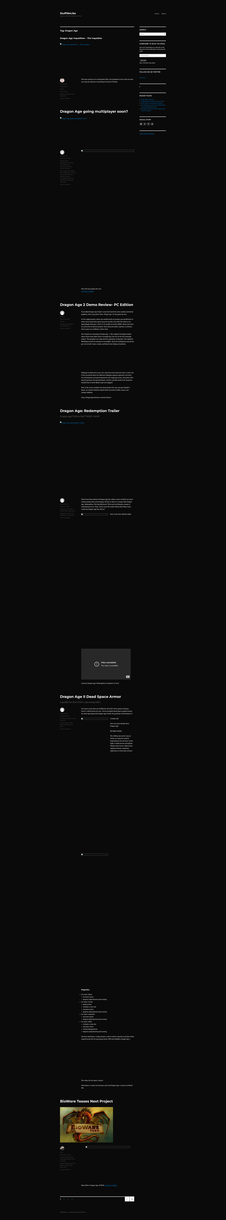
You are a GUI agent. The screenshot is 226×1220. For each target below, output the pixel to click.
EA (73, 172)
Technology (63, 1159)
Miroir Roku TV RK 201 (147, 99)
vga (65, 1167)
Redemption (63, 515)
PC (69, 162)
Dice (61, 171)
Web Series (71, 515)
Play (72, 162)
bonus (67, 722)
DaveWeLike (63, 84)
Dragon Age (63, 94)
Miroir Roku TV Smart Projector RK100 (152, 103)
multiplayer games (65, 178)
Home (157, 14)
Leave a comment (65, 98)
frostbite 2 (63, 176)
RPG (69, 326)
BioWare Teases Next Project (86, 1101)
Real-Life (70, 1157)
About (164, 14)
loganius (62, 316)
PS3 (61, 164)
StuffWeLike (68, 13)
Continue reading (87, 291)
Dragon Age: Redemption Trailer (89, 411)
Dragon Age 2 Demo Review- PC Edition (96, 304)
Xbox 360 (67, 168)
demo (67, 324)
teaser (71, 1165)
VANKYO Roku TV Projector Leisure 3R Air (152, 101)
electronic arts (69, 174)
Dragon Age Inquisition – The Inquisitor (81, 38)
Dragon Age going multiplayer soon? (94, 111)
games (68, 176)
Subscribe (143, 60)
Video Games (64, 91)
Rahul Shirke (63, 156)
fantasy (65, 326)
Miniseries (63, 509)
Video (61, 89)
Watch (66, 511)
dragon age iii (68, 172)
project (67, 1165)
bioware (62, 324)
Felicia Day (70, 513)
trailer (61, 1167)
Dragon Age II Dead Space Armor (90, 696)
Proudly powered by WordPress (77, 1212)
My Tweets (142, 77)
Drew (61, 1152)
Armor (63, 722)
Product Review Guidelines (146, 133)
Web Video (72, 511)
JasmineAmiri (64, 504)
